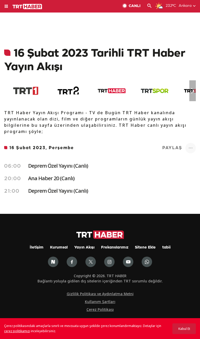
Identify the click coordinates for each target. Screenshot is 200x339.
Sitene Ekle (145, 248)
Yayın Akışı (84, 248)
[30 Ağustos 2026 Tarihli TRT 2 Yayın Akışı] (68, 90)
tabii (166, 248)
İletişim (36, 248)
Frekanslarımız (114, 248)
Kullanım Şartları (100, 301)
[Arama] (149, 6)
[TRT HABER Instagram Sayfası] (109, 262)
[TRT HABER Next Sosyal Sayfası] (53, 262)
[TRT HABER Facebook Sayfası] (72, 262)
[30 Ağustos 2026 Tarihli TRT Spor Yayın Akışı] (154, 90)
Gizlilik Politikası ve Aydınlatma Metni (100, 293)
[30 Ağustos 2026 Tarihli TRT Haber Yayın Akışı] (111, 90)
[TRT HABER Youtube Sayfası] (128, 262)
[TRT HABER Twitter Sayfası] (90, 262)
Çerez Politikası (100, 309)
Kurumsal (59, 248)
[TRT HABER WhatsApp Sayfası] (147, 262)
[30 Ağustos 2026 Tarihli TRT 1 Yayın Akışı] (25, 90)
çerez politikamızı (17, 331)
